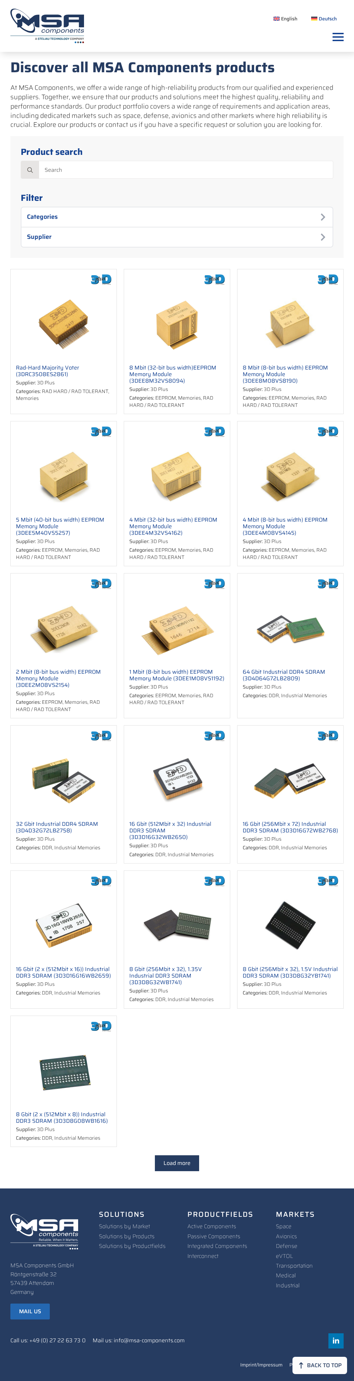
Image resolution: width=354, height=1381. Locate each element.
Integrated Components (217, 1246)
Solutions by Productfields (132, 1246)
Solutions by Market (124, 1226)
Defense (286, 1246)
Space (283, 1226)
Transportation (294, 1265)
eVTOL (284, 1256)
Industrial (288, 1285)
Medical (286, 1275)
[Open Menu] (338, 37)
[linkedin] (336, 1341)
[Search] (30, 170)
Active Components (211, 1226)
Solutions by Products (127, 1236)
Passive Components (213, 1236)
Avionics (286, 1236)
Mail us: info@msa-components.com (139, 1340)
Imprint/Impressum (261, 1365)
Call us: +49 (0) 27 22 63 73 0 (48, 1340)
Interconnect (202, 1256)
